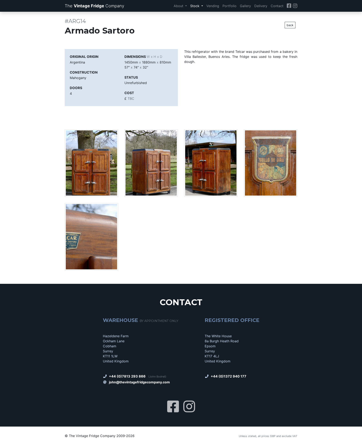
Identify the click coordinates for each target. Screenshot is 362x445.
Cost (129, 93)
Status (131, 77)
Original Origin (84, 56)
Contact (277, 6)
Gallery (245, 6)
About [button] (179, 6)
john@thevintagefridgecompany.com (139, 382)
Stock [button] (195, 6)
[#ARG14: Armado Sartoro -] (91, 163)
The (94, 5)
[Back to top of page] (354, 442)
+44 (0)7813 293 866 (127, 376)
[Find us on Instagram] (295, 6)
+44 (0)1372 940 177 (228, 376)
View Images (77, 112)
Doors (76, 88)
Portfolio (229, 6)
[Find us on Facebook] (289, 6)
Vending (212, 6)
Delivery (260, 6)
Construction (84, 72)
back (290, 25)
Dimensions (143, 56)
